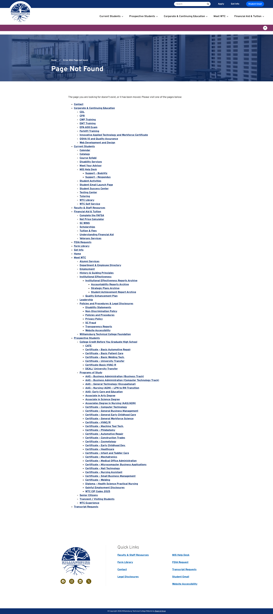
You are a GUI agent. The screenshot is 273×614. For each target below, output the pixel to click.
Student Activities (90, 181)
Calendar (85, 150)
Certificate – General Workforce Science (109, 418)
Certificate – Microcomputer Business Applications (115, 464)
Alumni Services (89, 261)
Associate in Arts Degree (100, 395)
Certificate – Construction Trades (105, 438)
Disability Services (91, 162)
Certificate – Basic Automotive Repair (108, 349)
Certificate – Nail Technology (102, 468)
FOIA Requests (82, 242)
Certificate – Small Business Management (110, 476)
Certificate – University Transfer (104, 361)
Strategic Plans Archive (105, 288)
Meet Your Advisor (91, 165)
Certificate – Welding (97, 480)
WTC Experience (89, 503)
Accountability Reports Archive (110, 284)
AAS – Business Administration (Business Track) (114, 376)
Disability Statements (98, 307)
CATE (88, 346)
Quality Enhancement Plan (101, 296)
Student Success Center (94, 188)
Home (54, 60)
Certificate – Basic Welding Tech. (104, 357)
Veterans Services (90, 238)
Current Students (84, 146)
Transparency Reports (98, 326)
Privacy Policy (94, 319)
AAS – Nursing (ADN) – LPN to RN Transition (112, 388)
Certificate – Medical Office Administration (111, 461)
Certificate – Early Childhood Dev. (105, 445)
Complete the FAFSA (92, 215)
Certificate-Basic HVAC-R (100, 365)
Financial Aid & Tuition (87, 211)
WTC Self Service (90, 204)
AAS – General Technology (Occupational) (110, 384)
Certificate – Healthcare (99, 449)
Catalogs (85, 154)
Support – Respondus (98, 177)
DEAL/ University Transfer (101, 369)
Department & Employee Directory (100, 265)
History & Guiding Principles (97, 273)
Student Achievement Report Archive (113, 292)
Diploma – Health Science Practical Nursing (111, 484)
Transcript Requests (86, 507)
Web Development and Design (97, 142)
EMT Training (88, 123)
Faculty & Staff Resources (89, 208)
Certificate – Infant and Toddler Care (107, 453)
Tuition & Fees (88, 231)
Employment (87, 269)
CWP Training (88, 119)
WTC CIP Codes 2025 (97, 491)
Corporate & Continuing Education (94, 108)
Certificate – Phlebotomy (100, 430)
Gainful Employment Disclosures (105, 487)
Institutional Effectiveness (95, 277)
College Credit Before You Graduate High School (108, 342)
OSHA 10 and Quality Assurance (99, 139)
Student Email (255, 4)
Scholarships (87, 227)
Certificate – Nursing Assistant (103, 472)
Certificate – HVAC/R (98, 422)
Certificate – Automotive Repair (104, 434)
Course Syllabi (88, 158)
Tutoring (85, 196)
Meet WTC (80, 257)
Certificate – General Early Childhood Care (110, 415)
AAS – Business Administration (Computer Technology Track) (122, 380)
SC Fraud (90, 323)
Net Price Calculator (92, 219)
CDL (82, 112)
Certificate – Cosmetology (100, 441)
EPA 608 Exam (88, 127)
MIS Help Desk (88, 169)
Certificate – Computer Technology (106, 407)
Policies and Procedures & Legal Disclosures (106, 303)
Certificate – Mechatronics (101, 457)
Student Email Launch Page (96, 185)
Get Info (78, 250)
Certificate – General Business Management (111, 411)
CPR (82, 116)
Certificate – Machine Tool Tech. (104, 426)
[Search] (208, 4)
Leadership (86, 300)
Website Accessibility (97, 330)
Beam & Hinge (160, 611)
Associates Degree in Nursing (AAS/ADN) (110, 403)
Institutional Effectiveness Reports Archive (111, 280)
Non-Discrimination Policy (101, 311)
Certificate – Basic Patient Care (104, 353)
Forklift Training (89, 131)
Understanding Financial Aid (97, 234)
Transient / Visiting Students (97, 499)
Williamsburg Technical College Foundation (105, 334)
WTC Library (87, 200)
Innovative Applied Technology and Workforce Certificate (114, 135)
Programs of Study (91, 372)
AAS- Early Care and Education (104, 392)
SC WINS (85, 223)
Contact (78, 104)
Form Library (81, 246)
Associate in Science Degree (102, 399)
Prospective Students (87, 338)
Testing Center (88, 192)
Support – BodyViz (96, 173)
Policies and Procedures (99, 315)
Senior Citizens (89, 495)
